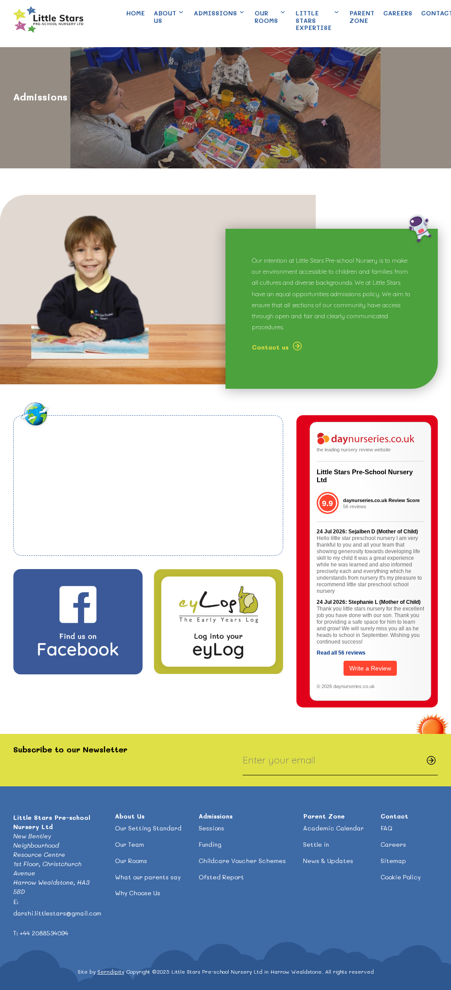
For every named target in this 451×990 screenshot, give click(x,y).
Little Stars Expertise (314, 20)
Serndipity (110, 971)
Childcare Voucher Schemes (242, 860)
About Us (165, 17)
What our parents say (148, 877)
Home (135, 13)
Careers (397, 13)
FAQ (386, 828)
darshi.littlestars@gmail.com (57, 913)
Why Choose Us (137, 893)
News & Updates (328, 860)
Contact (394, 816)
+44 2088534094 (44, 933)
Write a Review (370, 668)
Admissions (215, 13)
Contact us (270, 347)
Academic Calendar (333, 828)
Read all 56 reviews (341, 653)
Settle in (316, 844)
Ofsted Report (221, 877)
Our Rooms (266, 17)
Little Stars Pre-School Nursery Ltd (365, 476)
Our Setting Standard (148, 828)
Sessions (211, 828)
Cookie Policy (401, 877)
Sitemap (393, 860)
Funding (210, 844)
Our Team (129, 844)
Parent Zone (361, 17)
